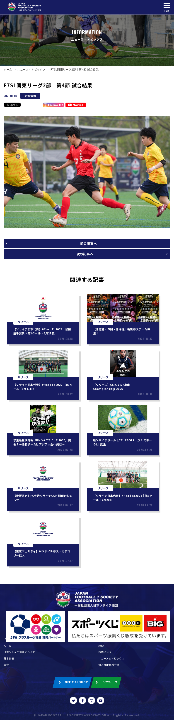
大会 (6, 665)
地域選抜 (103, 639)
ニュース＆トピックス (111, 658)
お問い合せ (104, 652)
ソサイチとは (11, 639)
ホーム (8, 69)
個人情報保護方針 (108, 665)
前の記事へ (88, 243)
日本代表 (9, 658)
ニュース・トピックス (31, 69)
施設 (101, 645)
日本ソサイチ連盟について (19, 652)
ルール (8, 645)
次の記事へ (85, 254)
